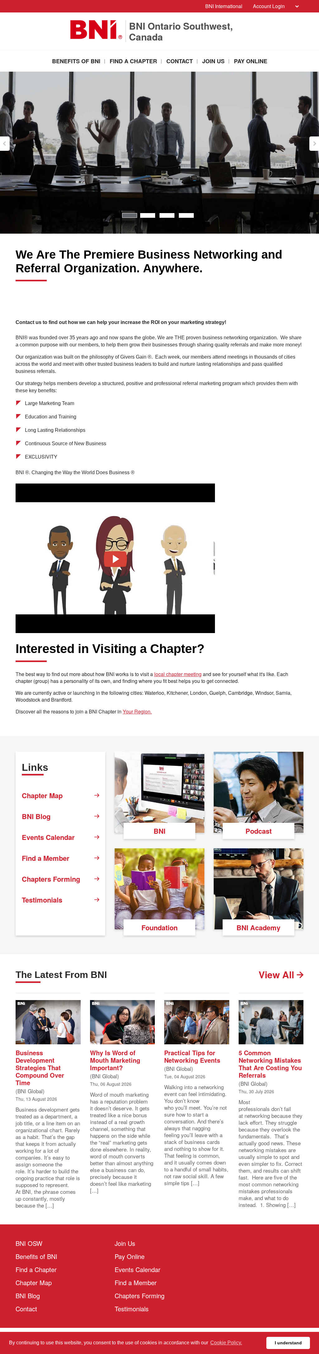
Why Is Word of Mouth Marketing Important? (115, 1059)
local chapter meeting (178, 674)
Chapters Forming (51, 879)
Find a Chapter (133, 61)
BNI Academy (258, 927)
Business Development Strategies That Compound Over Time (40, 1067)
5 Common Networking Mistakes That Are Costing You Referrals (270, 1063)
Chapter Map (42, 795)
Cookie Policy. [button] (226, 1342)
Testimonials (42, 900)
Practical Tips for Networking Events (192, 1056)
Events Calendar (48, 837)
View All (278, 974)
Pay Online (250, 61)
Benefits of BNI (76, 61)
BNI (159, 831)
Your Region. (137, 711)
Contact (179, 61)
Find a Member (45, 858)
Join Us (213, 61)
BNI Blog (36, 816)
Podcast (258, 831)
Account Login (269, 6)
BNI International (223, 6)
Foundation (159, 927)
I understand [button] (288, 1342)
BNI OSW (29, 1243)
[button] (5, 143)
